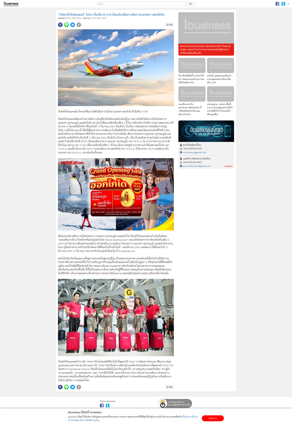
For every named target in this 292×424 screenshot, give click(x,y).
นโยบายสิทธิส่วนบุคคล (89, 420)
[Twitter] (283, 4)
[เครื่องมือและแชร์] (288, 4)
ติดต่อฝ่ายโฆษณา (206, 129)
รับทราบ (213, 418)
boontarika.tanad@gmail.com (197, 166)
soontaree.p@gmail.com (194, 152)
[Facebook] (277, 4)
